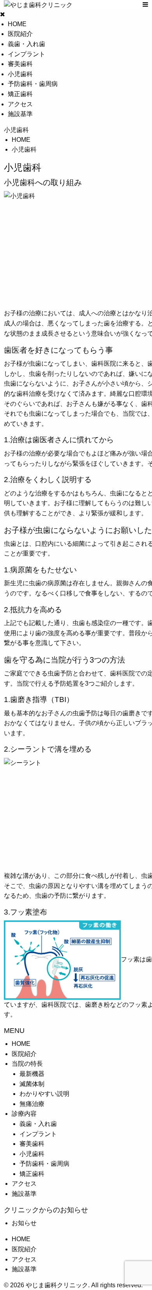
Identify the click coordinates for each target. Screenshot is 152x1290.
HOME (17, 24)
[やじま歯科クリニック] (69, 5)
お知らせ (24, 1223)
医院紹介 (20, 33)
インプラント (26, 54)
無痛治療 (31, 1104)
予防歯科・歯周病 (33, 83)
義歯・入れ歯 (26, 44)
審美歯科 (20, 64)
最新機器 (31, 1073)
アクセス (20, 104)
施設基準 (20, 114)
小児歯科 (20, 74)
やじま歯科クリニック (56, 1285)
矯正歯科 (20, 94)
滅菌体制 (31, 1084)
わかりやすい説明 (44, 1093)
